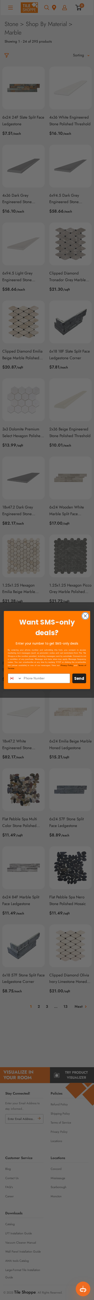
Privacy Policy (67, 665)
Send (79, 678)
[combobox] (15, 678)
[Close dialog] (85, 616)
